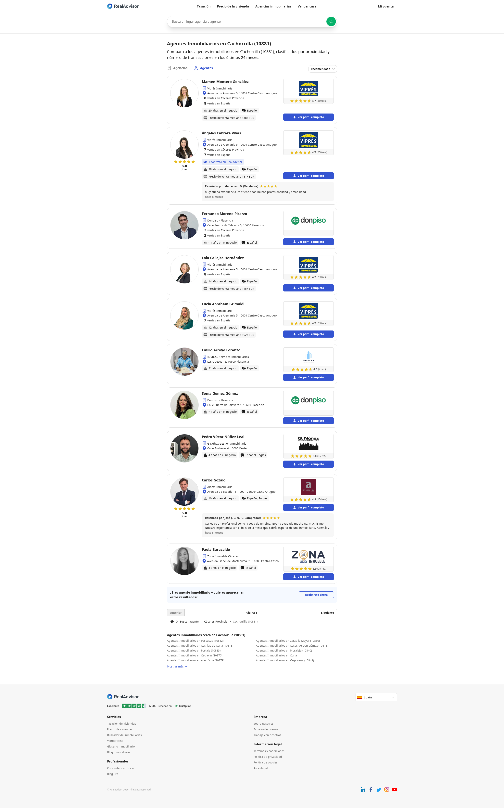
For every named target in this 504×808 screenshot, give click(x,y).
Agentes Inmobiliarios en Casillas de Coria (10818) (200, 645)
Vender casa (307, 6)
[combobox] (252, 21)
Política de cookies (266, 762)
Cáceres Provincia (215, 621)
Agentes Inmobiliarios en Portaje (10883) (193, 650)
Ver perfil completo (311, 117)
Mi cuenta (386, 6)
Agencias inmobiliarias (273, 6)
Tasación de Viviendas (121, 723)
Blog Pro (112, 774)
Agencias (180, 68)
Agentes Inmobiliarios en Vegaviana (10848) (285, 660)
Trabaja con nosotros (267, 735)
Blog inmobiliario (118, 752)
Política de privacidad (268, 757)
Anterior (176, 612)
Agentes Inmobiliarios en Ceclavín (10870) (194, 655)
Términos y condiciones (269, 751)
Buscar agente (189, 621)
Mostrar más (175, 666)
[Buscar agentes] (331, 21)
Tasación (204, 6)
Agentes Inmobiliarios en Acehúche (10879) (195, 660)
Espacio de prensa (266, 729)
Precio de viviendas (119, 729)
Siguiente (327, 612)
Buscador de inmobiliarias (124, 735)
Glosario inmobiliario (121, 746)
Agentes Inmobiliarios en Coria (276, 655)
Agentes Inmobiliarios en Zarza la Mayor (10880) (288, 640)
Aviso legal (261, 768)
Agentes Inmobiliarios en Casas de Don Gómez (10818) (292, 645)
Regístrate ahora (316, 595)
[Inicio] (172, 622)
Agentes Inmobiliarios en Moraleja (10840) (284, 650)
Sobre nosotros (263, 723)
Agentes (206, 68)
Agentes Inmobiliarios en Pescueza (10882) (195, 640)
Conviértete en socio (120, 768)
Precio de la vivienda (233, 6)
